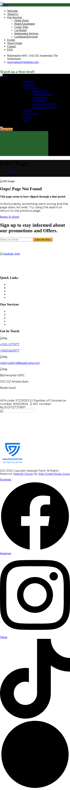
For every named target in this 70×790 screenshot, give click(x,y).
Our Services (14, 17)
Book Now (6, 129)
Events (11, 39)
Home (10, 171)
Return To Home (9, 216)
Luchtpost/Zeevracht (26, 36)
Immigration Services (26, 33)
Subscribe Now (43, 239)
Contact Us (13, 297)
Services (12, 287)
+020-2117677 (9, 344)
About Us (12, 14)
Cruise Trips (21, 26)
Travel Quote (14, 43)
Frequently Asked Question (22, 294)
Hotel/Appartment (24, 23)
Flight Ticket (21, 20)
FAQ (10, 49)
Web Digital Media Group (54, 474)
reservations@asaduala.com (23, 62)
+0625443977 (9, 350)
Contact (11, 46)
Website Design (23, 474)
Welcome (12, 10)
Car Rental (20, 30)
